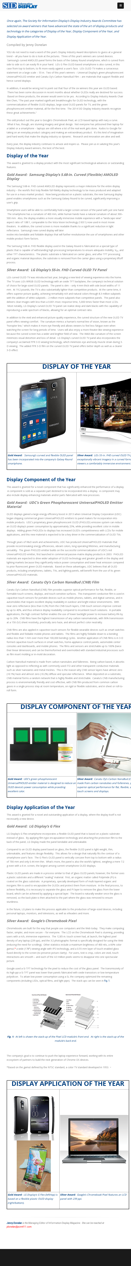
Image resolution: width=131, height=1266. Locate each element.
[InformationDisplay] (21, 5)
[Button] (120, 6)
